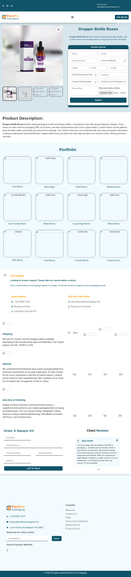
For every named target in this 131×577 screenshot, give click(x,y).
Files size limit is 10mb (109, 88)
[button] (58, 29)
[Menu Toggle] (72, 17)
